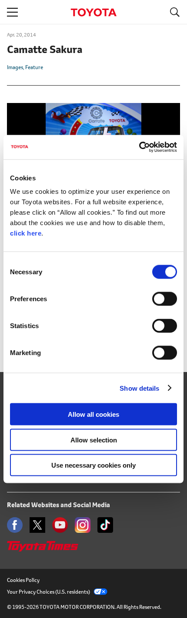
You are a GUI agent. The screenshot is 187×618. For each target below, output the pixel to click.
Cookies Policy (23, 580)
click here (25, 233)
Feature (34, 67)
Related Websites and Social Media (58, 504)
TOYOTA (93, 12)
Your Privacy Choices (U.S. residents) (48, 591)
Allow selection (93, 439)
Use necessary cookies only (93, 465)
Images (15, 67)
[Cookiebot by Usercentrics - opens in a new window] (139, 147)
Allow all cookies (93, 414)
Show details (139, 388)
